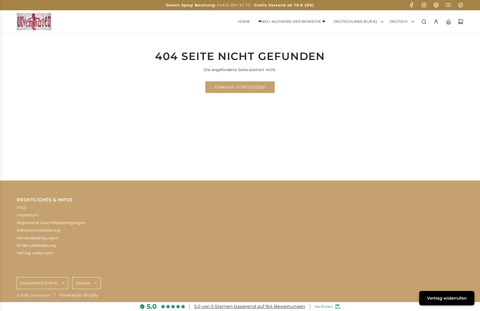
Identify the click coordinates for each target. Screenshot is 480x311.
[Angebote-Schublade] (448, 22)
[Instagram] (424, 5)
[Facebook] (412, 5)
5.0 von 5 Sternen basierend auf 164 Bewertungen (249, 306)
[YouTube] (448, 5)
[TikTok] (460, 5)
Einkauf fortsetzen (240, 87)
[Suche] (424, 22)
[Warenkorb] (460, 22)
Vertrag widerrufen (447, 298)
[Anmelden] (436, 22)
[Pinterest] (436, 5)
